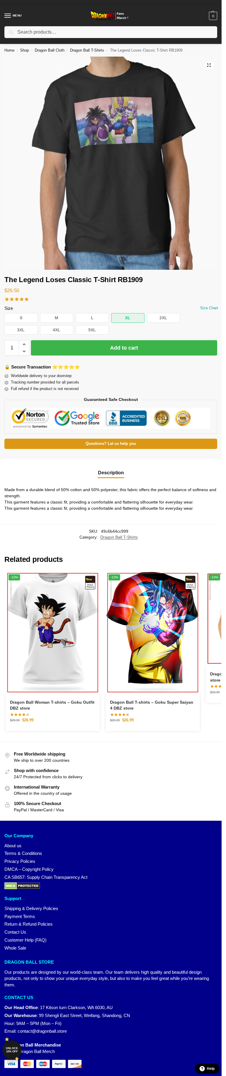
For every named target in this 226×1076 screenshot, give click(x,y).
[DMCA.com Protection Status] (110, 885)
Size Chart (209, 308)
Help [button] (211, 1069)
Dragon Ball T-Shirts (87, 50)
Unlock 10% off (12, 1050)
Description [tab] (111, 472)
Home (9, 50)
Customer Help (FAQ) (25, 940)
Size (8, 308)
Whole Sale (15, 948)
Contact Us (15, 932)
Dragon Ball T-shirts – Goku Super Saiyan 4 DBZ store (151, 705)
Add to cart (124, 348)
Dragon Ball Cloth (49, 50)
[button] (212, 16)
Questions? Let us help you (111, 444)
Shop (24, 50)
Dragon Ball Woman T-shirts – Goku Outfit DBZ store (52, 705)
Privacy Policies (19, 861)
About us (12, 845)
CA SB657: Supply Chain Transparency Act (45, 877)
